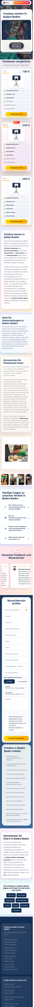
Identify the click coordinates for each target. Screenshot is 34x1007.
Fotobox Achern (9, 964)
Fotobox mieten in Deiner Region (14, 928)
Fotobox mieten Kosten (11, 1003)
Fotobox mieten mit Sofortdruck (14, 997)
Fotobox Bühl (8, 958)
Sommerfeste (9, 900)
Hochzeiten (11, 895)
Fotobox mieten (9, 984)
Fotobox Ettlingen (9, 967)
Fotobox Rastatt (9, 961)
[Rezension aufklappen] (10, 566)
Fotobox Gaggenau (10, 956)
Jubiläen (7, 905)
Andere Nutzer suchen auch (15, 980)
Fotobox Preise (8, 999)
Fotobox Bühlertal (9, 948)
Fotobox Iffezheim (9, 953)
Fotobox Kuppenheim (10, 940)
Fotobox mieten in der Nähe (12, 987)
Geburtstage (21, 895)
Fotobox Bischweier (10, 950)
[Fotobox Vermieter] (6, 2)
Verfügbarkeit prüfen (16, 114)
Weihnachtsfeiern (22, 900)
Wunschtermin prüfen (22, 2)
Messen (15, 905)
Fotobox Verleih (9, 993)
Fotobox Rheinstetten (10, 969)
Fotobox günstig (9, 1006)
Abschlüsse (24, 905)
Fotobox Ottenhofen (10, 944)
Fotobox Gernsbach (10, 942)
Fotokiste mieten (9, 991)
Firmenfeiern (16, 910)
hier (5, 875)
